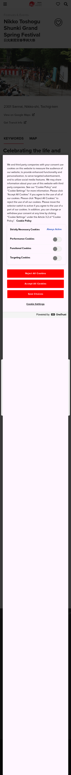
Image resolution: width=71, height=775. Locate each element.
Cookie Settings (35, 304)
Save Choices (35, 294)
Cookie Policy (23, 220)
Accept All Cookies (35, 283)
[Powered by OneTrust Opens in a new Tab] (51, 315)
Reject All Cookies (35, 273)
